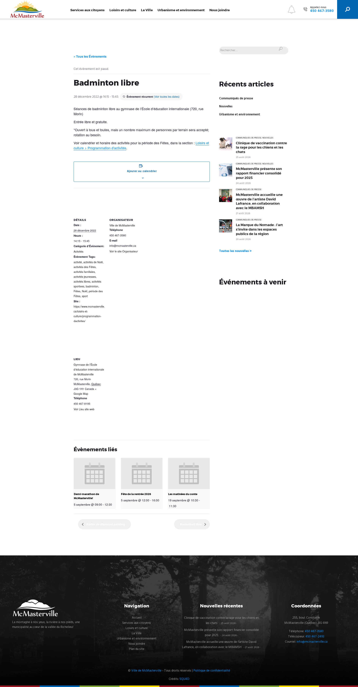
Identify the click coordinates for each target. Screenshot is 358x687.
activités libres (82, 281)
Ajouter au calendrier (142, 171)
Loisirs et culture (122, 10)
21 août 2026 (243, 213)
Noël (84, 291)
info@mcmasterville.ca (311, 641)
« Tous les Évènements (90, 56)
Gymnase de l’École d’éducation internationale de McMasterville (89, 369)
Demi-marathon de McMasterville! (86, 496)
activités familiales (84, 272)
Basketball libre (191, 524)
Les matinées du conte (182, 494)
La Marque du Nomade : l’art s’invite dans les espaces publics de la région (259, 229)
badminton (92, 286)
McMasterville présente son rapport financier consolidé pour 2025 (259, 173)
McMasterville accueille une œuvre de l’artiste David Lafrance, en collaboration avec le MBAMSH (259, 201)
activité (78, 262)
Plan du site (136, 649)
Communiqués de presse (236, 98)
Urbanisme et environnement (181, 10)
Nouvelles (226, 106)
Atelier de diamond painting (105, 524)
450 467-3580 (314, 631)
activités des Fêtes (85, 267)
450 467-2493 (314, 636)
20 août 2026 (243, 239)
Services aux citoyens (87, 10)
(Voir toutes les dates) (167, 96)
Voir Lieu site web (84, 409)
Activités (78, 251)
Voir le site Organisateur (123, 251)
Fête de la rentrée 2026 (136, 494)
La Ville (147, 10)
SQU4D (184, 679)
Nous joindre (219, 10)
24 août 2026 (243, 183)
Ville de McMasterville (122, 225)
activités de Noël (93, 262)
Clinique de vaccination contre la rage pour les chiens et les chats (261, 147)
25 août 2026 (243, 157)
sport (85, 296)
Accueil (137, 617)
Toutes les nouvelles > (235, 251)
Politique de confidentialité (211, 670)
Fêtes (77, 291)
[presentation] (94, 473)
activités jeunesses (85, 276)
